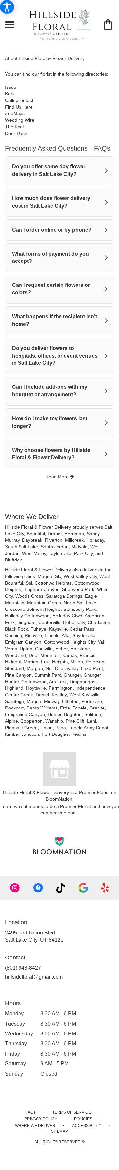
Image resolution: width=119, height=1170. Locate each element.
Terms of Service (71, 1112)
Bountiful (36, 533)
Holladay (95, 540)
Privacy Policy (40, 1119)
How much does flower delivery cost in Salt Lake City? (51, 202)
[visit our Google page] (83, 888)
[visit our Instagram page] (14, 888)
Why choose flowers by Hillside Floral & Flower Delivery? (51, 454)
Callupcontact (19, 100)
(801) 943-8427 (23, 968)
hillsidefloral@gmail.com (34, 977)
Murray (12, 540)
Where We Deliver (35, 1125)
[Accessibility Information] (7, 7)
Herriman (74, 533)
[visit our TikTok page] (61, 888)
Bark (10, 93)
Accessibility (86, 1125)
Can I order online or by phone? (52, 230)
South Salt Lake (21, 546)
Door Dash (16, 133)
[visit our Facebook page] (38, 888)
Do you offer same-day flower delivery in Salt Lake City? (48, 170)
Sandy (93, 533)
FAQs (30, 1112)
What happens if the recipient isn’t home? (54, 320)
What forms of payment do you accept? (50, 257)
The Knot (14, 126)
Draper (55, 533)
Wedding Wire (19, 120)
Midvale (79, 546)
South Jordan (55, 546)
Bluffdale (14, 559)
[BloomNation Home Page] (59, 845)
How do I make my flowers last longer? (49, 422)
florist (46, 74)
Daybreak (32, 540)
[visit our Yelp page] (105, 888)
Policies (83, 1119)
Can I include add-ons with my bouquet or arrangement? (49, 390)
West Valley (34, 553)
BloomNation (59, 799)
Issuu (10, 87)
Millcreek (74, 540)
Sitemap (59, 1131)
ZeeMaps (15, 113)
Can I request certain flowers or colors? (51, 288)
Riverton (53, 540)
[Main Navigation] (9, 25)
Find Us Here (19, 107)
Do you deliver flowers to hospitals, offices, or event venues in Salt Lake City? (55, 355)
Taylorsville (60, 553)
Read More (57, 476)
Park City (83, 553)
